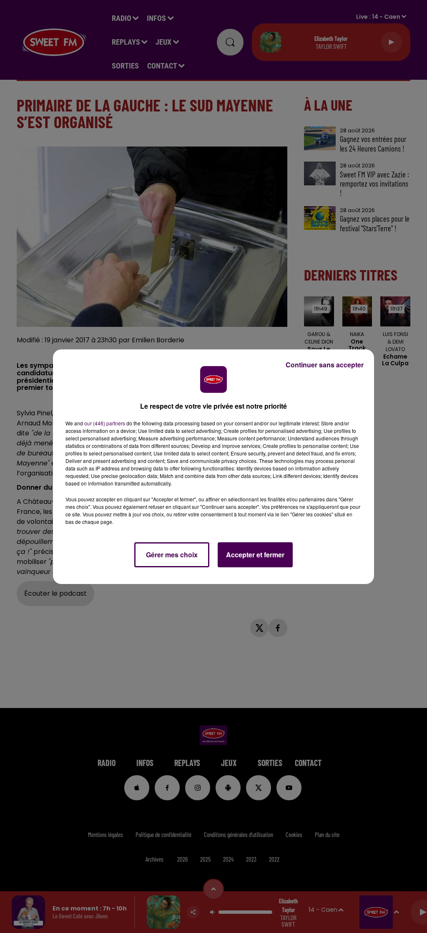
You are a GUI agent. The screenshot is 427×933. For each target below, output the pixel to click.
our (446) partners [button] (104, 423)
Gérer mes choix (172, 554)
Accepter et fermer (255, 554)
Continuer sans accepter (325, 364)
